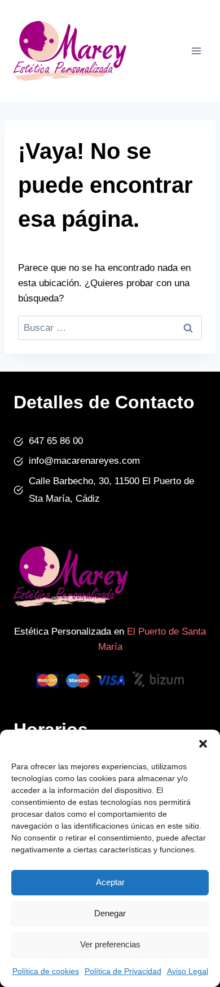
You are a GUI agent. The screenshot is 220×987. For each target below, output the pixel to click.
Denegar (110, 913)
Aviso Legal (187, 971)
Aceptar (110, 882)
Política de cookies (45, 971)
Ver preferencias (110, 944)
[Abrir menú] (196, 50)
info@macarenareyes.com (84, 460)
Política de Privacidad (123, 971)
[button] (203, 743)
